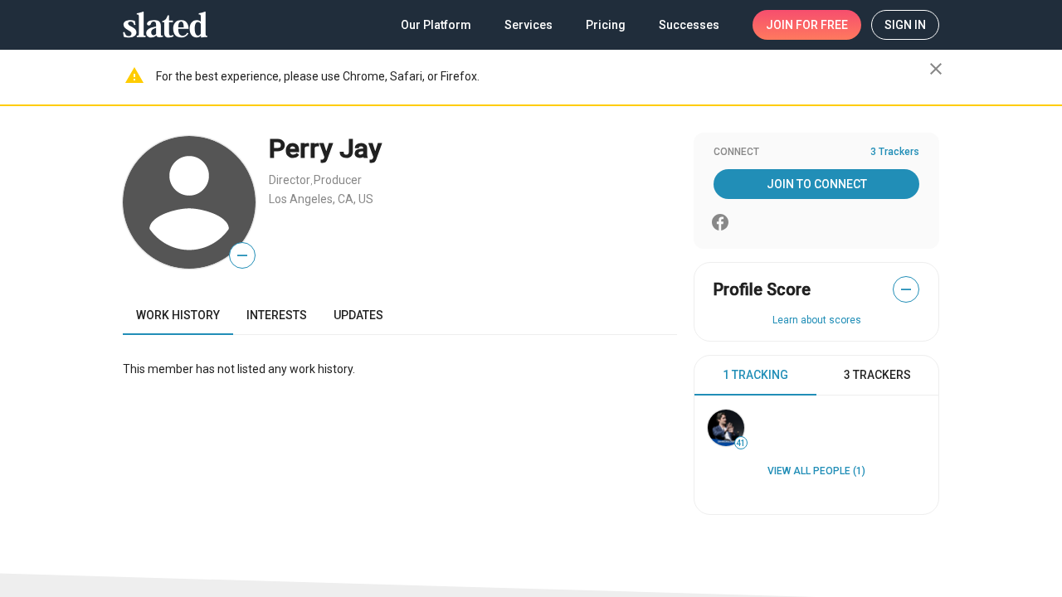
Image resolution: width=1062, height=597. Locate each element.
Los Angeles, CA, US (321, 199)
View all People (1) (816, 471)
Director (289, 180)
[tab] (755, 376)
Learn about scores (816, 320)
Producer (338, 180)
